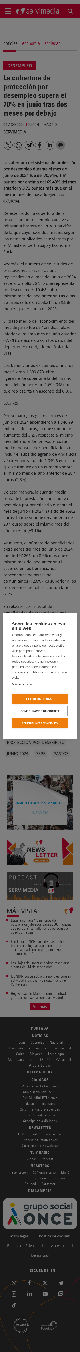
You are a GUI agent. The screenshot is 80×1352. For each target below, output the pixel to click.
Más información (22, 684)
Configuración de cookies (40, 711)
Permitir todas (40, 699)
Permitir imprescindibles (40, 723)
